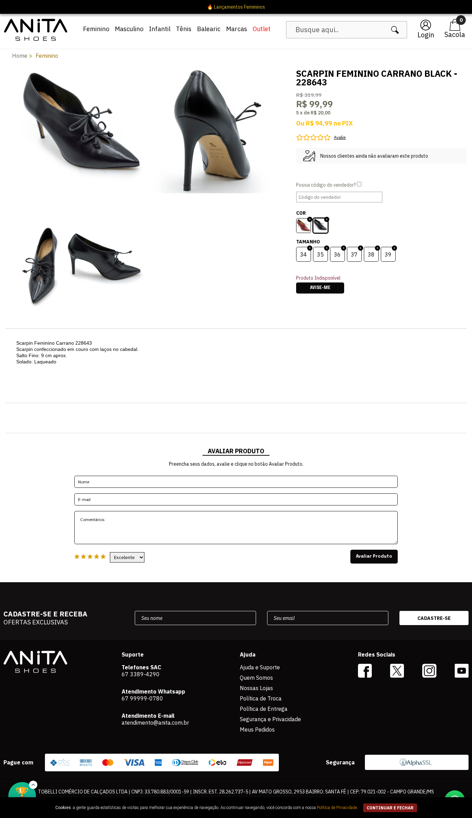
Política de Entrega (263, 708)
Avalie (340, 137)
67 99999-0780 (142, 698)
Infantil (159, 29)
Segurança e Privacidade (270, 719)
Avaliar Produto (374, 557)
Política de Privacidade (337, 807)
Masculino (129, 29)
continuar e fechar (390, 807)
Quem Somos (256, 677)
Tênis (183, 29)
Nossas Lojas (256, 688)
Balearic (208, 29)
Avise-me (320, 288)
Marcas (236, 29)
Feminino (96, 29)
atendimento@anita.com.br (155, 722)
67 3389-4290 (141, 674)
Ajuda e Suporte (260, 667)
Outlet (262, 29)
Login (425, 34)
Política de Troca (261, 698)
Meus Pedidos (257, 729)
